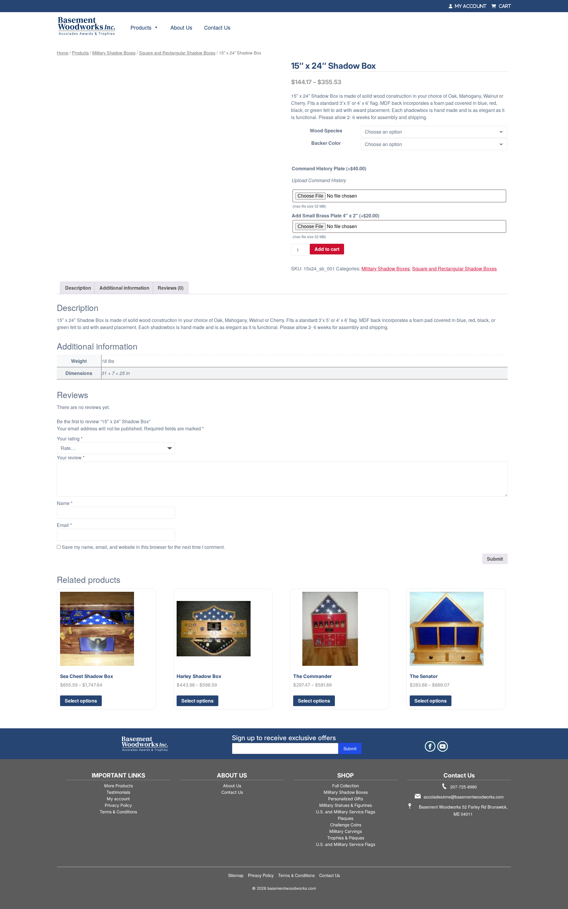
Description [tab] (78, 287)
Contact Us (217, 27)
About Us (181, 27)
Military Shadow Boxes (113, 52)
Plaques (345, 818)
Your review (71, 457)
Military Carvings (345, 831)
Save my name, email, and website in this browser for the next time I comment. (143, 547)
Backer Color (326, 143)
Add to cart (326, 249)
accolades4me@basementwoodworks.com (464, 797)
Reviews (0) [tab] (170, 287)
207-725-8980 (463, 787)
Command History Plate (329, 168)
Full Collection (345, 785)
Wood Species (326, 130)
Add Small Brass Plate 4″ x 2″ (335, 215)
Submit (349, 748)
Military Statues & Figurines (345, 805)
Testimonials (118, 792)
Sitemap (235, 875)
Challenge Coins (345, 824)
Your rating (70, 438)
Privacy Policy (118, 805)
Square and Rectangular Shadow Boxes (177, 52)
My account (118, 798)
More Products (118, 785)
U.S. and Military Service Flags (345, 811)
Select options (81, 700)
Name (64, 503)
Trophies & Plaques (345, 837)
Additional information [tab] (124, 287)
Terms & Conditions (118, 811)
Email (64, 525)
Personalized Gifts (345, 798)
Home (62, 52)
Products (140, 27)
